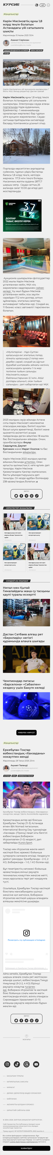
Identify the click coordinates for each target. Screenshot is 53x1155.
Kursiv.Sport (25, 842)
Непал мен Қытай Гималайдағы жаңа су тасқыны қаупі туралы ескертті (26, 591)
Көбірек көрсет (26, 732)
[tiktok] (17, 1064)
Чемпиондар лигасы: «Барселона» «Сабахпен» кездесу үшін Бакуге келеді (24, 684)
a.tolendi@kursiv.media (20, 771)
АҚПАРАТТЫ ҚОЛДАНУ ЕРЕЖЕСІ (20, 1104)
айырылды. (29, 452)
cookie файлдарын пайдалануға (24, 1142)
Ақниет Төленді (19, 765)
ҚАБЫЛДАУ (26, 1148)
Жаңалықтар (10, 14)
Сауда (6, 53)
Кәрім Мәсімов (36, 50)
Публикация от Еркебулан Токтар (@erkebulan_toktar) (28, 968)
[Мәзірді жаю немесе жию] (48, 5)
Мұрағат (11, 1087)
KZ (42, 5)
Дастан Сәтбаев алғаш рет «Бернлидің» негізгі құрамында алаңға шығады (24, 638)
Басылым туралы (15, 1076)
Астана (7, 776)
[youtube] (36, 1064)
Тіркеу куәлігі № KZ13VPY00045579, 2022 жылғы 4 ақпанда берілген (23, 1132)
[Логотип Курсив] (11, 4)
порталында (10, 107)
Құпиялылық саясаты (17, 1082)
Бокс (14, 776)
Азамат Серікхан (20, 40)
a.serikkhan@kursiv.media (21, 45)
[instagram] (7, 1064)
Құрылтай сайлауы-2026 (18, 1110)
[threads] (26, 1064)
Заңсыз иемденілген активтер (16, 50)
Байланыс (12, 1099)
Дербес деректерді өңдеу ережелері (24, 1093)
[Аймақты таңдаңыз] (36, 5)
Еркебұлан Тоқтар (26, 776)
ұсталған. (30, 462)
